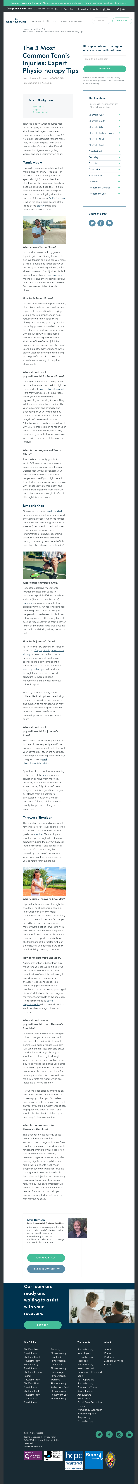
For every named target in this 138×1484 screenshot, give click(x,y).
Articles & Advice (42, 29)
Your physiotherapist (34, 669)
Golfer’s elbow (57, 198)
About (80, 21)
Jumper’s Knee (39, 110)
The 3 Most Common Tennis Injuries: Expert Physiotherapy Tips (53, 31)
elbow (40, 205)
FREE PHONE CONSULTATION (46, 1269)
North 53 (39, 1446)
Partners (109, 1357)
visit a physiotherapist (52, 389)
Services (56, 21)
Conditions (46, 21)
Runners (27, 603)
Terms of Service (32, 1437)
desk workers (55, 275)
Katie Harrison (31, 78)
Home (26, 29)
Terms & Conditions (116, 81)
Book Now (43, 1325)
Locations (73, 21)
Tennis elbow (38, 107)
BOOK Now (122, 21)
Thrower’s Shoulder (41, 112)
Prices (107, 1353)
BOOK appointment (46, 1258)
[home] (16, 20)
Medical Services (113, 1360)
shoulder (38, 834)
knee (45, 775)
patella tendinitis (54, 511)
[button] (36, 21)
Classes (64, 21)
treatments (36, 21)
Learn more (121, 3)
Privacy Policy (93, 84)
